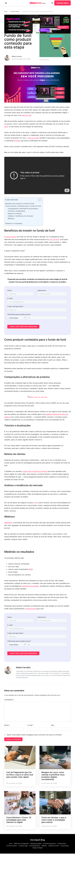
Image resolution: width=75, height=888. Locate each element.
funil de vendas (33, 138)
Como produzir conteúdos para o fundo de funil (23, 206)
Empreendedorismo (49, 843)
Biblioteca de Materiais (21, 843)
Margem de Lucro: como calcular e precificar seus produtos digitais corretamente (53, 776)
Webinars (11, 218)
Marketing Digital (35, 843)
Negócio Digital (37, 848)
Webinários (8, 523)
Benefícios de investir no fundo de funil (19, 204)
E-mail (31, 725)
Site (52, 725)
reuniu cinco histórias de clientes (35, 471)
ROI (30, 569)
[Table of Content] (39, 200)
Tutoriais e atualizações (16, 211)
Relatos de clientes (15, 213)
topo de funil (54, 239)
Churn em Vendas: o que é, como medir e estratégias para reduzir (54, 819)
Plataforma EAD (54, 846)
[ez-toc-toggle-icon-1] (39, 200)
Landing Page (23, 846)
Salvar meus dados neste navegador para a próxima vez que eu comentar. (34, 735)
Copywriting (64, 846)
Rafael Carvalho (17, 56)
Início (5, 11)
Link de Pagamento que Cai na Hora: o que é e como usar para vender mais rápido (19, 774)
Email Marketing (34, 846)
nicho (6, 127)
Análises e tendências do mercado (20, 216)
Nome (7, 725)
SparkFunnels (31, 609)
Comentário (9, 700)
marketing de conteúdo (30, 586)
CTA (36, 503)
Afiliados (44, 846)
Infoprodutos (62, 843)
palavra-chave (11, 237)
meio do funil (26, 115)
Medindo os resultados (13, 223)
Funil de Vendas (15, 11)
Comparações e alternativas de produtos (23, 209)
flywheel (17, 141)
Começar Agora (62, 3)
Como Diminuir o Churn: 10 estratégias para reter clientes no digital (18, 819)
